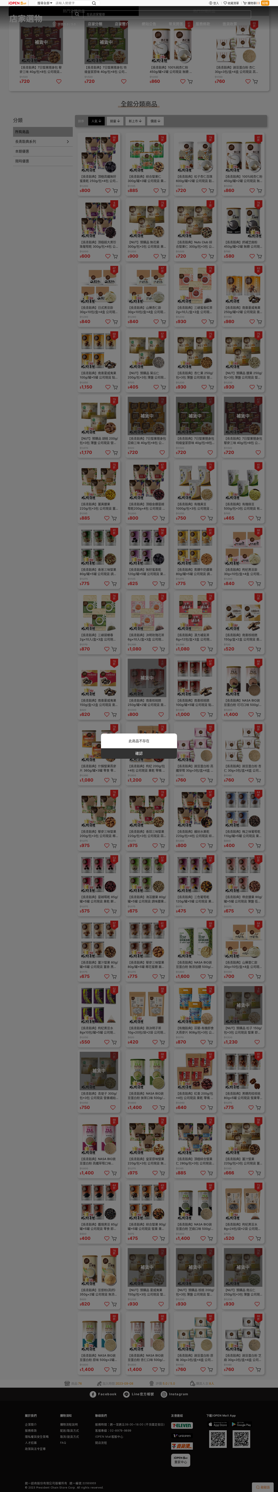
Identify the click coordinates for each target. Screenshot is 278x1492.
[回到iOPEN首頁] (17, 3)
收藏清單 (233, 3)
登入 (216, 3)
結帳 (265, 3)
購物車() (254, 3)
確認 (139, 753)
